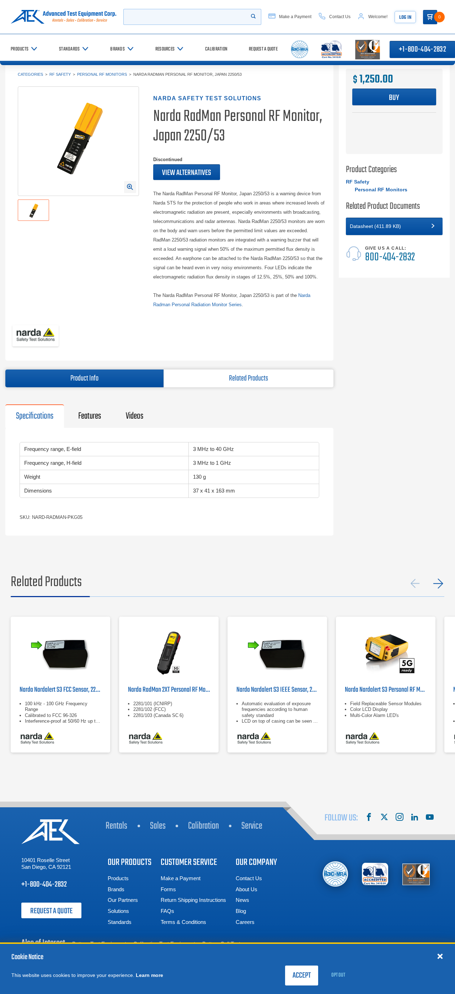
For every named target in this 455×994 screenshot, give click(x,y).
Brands (116, 889)
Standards (120, 922)
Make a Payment (180, 878)
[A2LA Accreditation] (375, 874)
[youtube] (430, 818)
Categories (30, 74)
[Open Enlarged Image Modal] (130, 187)
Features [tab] (89, 416)
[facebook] (369, 818)
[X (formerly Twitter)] (384, 818)
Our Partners (123, 900)
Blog (241, 911)
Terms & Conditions (183, 922)
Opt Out (338, 975)
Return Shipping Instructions (193, 900)
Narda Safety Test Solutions (207, 98)
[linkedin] (414, 818)
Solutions (118, 911)
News (242, 900)
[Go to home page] (63, 17)
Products (118, 878)
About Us (246, 889)
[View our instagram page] (399, 818)
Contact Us (249, 878)
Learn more (149, 975)
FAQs (167, 911)
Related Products (248, 378)
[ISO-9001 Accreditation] (416, 874)
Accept (302, 975)
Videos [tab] (134, 416)
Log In (405, 18)
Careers (245, 922)
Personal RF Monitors (102, 74)
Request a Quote (51, 911)
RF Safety (60, 74)
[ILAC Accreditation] (335, 874)
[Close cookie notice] (440, 956)
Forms (168, 889)
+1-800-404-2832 (44, 884)
